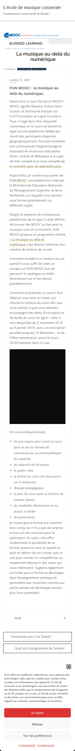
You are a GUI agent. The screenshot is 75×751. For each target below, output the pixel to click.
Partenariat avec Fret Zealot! (31, 636)
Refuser (37, 724)
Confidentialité (27, 745)
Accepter (37, 713)
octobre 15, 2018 (20, 80)
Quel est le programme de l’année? (39, 648)
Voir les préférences (37, 736)
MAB (17, 618)
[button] (69, 667)
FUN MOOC (18, 180)
